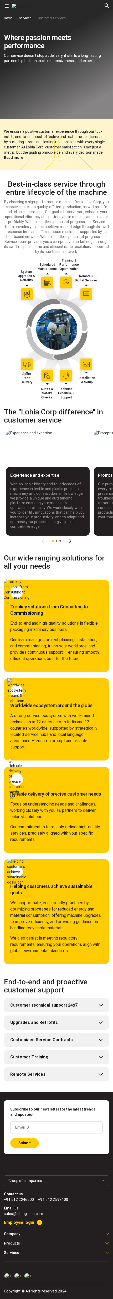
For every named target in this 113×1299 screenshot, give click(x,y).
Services (25, 18)
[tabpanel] (48, 483)
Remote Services (27, 1074)
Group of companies (25, 1181)
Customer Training (29, 1056)
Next (70, 541)
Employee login (19, 1222)
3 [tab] (60, 541)
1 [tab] (53, 541)
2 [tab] (56, 541)
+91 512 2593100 (53, 1199)
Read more (13, 158)
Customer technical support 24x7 (44, 1005)
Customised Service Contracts (41, 1039)
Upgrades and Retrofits (34, 1022)
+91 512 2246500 (19, 1199)
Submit (24, 1143)
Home (8, 18)
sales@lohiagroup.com (23, 1214)
